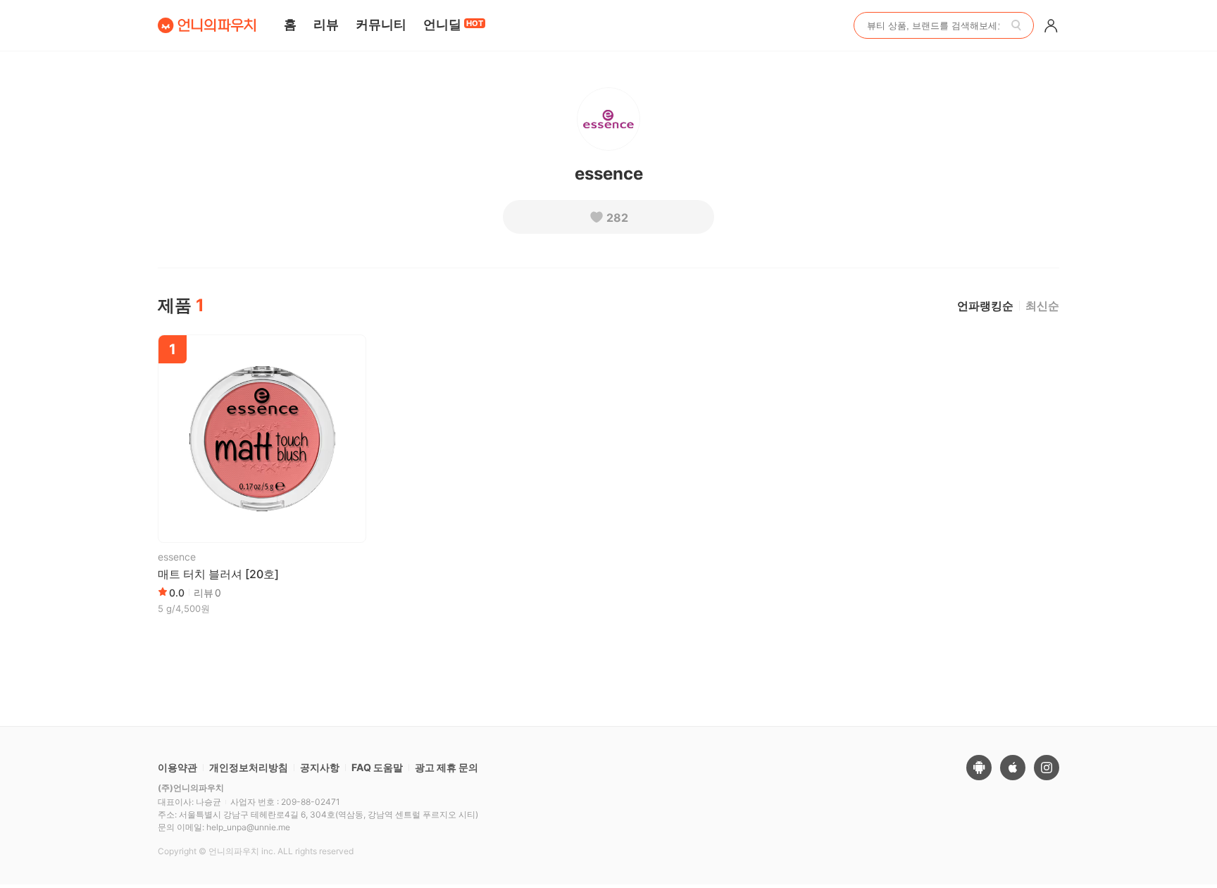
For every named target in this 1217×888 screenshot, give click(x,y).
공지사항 (319, 767)
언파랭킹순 (985, 306)
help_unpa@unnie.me (248, 827)
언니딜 (453, 24)
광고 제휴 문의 (446, 767)
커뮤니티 (381, 24)
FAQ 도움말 (377, 767)
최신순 (1042, 306)
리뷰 (326, 24)
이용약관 (177, 767)
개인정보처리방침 (248, 767)
